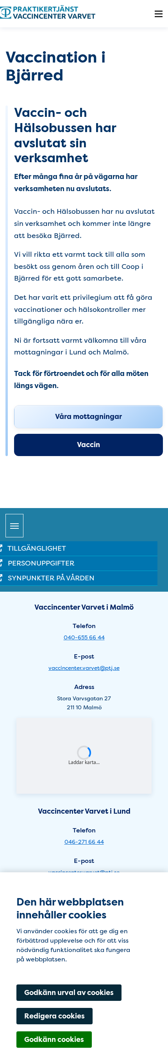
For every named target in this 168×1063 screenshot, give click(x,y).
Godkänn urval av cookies (69, 992)
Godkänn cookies (54, 1039)
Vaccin (88, 444)
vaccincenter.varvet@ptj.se (84, 668)
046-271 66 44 (84, 842)
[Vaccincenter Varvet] (69, 12)
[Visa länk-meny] (14, 525)
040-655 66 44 (84, 637)
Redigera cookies (54, 1016)
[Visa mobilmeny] (159, 13)
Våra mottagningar (88, 416)
